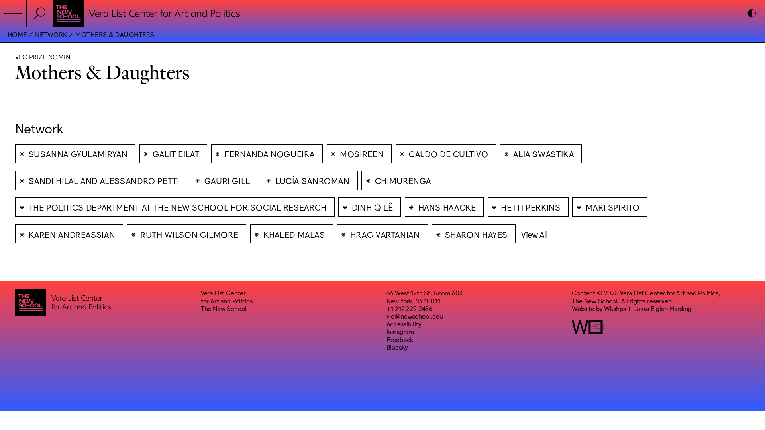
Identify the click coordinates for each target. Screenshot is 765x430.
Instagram (400, 331)
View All (534, 234)
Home (17, 34)
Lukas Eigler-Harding (662, 308)
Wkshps (615, 308)
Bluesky (397, 347)
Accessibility (404, 324)
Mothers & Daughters (114, 34)
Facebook (400, 339)
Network (51, 34)
